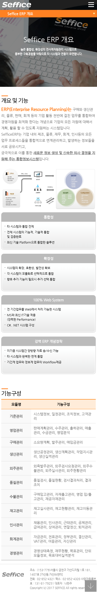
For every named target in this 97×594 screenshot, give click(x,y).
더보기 (91, 5)
